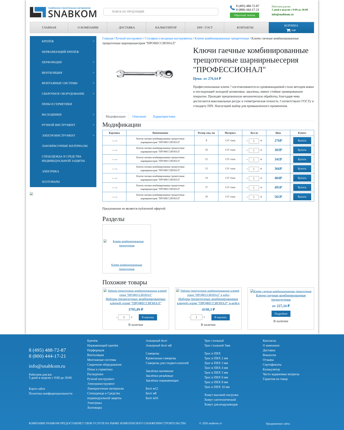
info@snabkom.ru (283, 14)
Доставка (127, 27)
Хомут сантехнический (220, 399)
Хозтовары (51, 181)
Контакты (245, 27)
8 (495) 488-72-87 (247, 6)
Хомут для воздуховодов (221, 404)
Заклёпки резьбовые (159, 375)
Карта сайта (37, 388)
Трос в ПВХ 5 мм (216, 372)
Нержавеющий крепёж (60, 51)
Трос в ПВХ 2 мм (216, 358)
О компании (271, 345)
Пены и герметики (57, 104)
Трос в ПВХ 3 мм (216, 363)
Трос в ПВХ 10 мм (217, 387)
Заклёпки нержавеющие (162, 380)
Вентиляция (68, 72)
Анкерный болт (156, 340)
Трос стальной (214, 340)
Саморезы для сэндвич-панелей (167, 363)
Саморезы (152, 353)
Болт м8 (151, 393)
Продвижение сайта (278, 423)
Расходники (68, 114)
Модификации (116, 116)
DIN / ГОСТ (205, 27)
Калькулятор (271, 369)
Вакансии (269, 355)
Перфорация (68, 62)
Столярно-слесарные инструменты (168, 38)
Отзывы (268, 359)
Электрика (50, 171)
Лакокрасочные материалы (65, 145)
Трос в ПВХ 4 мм (216, 367)
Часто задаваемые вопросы (281, 374)
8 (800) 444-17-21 (247, 9)
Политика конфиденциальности (50, 393)
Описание (139, 116)
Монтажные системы (68, 83)
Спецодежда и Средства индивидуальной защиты (63, 159)
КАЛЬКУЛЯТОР (166, 27)
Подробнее (281, 313)
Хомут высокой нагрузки (221, 395)
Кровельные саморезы (161, 358)
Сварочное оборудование (68, 93)
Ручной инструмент (68, 125)
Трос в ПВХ (212, 353)
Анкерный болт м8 (159, 345)
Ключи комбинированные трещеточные (222, 38)
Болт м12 (152, 388)
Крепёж (68, 41)
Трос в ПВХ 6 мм (216, 377)
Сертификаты (272, 364)
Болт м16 (152, 398)
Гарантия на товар (275, 379)
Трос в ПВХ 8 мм (216, 382)
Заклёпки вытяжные (159, 371)
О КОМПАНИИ (88, 27)
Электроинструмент (68, 135)
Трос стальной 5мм (217, 345)
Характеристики (164, 116)
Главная (49, 27)
